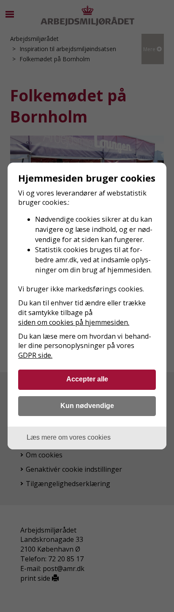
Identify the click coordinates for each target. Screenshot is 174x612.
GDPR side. (35, 355)
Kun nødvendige (87, 405)
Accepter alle (87, 379)
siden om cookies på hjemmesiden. (73, 322)
